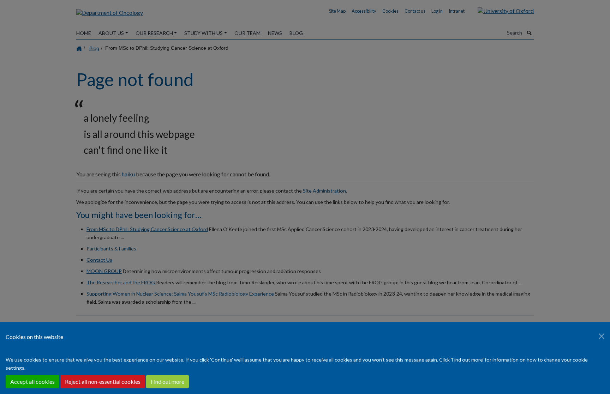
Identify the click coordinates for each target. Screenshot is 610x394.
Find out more (167, 381)
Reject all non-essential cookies (102, 381)
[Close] (601, 336)
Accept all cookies (32, 381)
